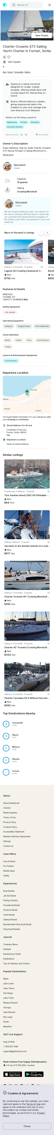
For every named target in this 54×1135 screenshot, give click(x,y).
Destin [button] (6, 1022)
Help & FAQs (9, 1042)
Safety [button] (6, 875)
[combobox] (26, 5)
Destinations (8, 959)
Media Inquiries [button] (10, 812)
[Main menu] (49, 5)
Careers (7, 808)
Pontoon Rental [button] (10, 910)
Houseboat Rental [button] (11, 905)
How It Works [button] (9, 861)
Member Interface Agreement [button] (16, 836)
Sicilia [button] (9, 72)
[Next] (47, 232)
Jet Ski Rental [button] (9, 896)
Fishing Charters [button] (10, 900)
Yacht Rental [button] (9, 915)
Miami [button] (5, 979)
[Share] (4, 57)
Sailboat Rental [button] (10, 919)
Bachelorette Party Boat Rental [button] (17, 924)
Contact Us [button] (8, 846)
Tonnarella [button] (18, 72)
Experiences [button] (10, 883)
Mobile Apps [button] (9, 871)
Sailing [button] (27, 72)
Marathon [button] (7, 1026)
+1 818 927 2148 (10, 1046)
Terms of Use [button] (33, 1104)
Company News (10, 944)
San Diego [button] (8, 993)
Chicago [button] (7, 1007)
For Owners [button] (8, 866)
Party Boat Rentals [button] (11, 929)
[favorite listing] (9, 57)
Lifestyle (7, 949)
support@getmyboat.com (15, 1051)
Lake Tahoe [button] (8, 988)
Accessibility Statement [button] (13, 831)
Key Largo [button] (8, 1017)
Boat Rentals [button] (9, 891)
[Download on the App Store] (12, 1074)
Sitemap (7, 841)
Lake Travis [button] (8, 998)
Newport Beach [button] (10, 1002)
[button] (23, 251)
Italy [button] (4, 72)
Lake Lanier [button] (8, 983)
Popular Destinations (14, 971)
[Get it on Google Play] (34, 1074)
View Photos (41, 35)
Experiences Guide (12, 954)
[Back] (40, 232)
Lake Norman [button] (9, 1012)
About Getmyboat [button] (11, 803)
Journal (7, 937)
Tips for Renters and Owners (16, 963)
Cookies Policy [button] (10, 827)
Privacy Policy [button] (9, 822)
